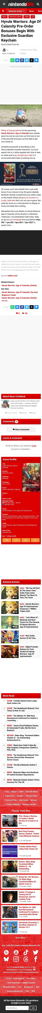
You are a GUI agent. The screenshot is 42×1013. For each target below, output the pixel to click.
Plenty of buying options (11, 130)
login (34, 445)
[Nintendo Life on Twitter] (35, 953)
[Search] (38, 4)
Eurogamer (28, 987)
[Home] (3, 11)
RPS (33, 991)
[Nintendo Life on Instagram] (16, 959)
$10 (35, 540)
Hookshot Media (18, 967)
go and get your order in (24, 155)
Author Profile (12, 413)
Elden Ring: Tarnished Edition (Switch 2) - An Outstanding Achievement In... (23, 737)
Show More (21, 938)
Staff (21, 792)
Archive (34, 800)
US (33, 17)
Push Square (18, 978)
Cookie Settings (13, 804)
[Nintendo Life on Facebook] (35, 959)
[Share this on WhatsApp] (12, 60)
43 (16, 656)
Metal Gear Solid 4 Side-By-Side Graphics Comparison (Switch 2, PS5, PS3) (22, 747)
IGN (19, 987)
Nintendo (5, 478)
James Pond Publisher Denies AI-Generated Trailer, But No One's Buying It (22, 728)
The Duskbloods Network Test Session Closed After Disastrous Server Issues (22, 757)
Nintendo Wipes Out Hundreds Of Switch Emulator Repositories (22, 773)
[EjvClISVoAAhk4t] (21, 174)
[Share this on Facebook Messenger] (36, 60)
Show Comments (22, 429)
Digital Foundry (29, 983)
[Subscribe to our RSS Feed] (6, 953)
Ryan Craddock (8, 53)
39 (16, 612)
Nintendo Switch (15, 17)
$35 (16, 540)
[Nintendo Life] (21, 4)
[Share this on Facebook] (22, 60)
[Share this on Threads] (32, 60)
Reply (33, 413)
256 (15, 641)
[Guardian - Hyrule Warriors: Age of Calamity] (21, 116)
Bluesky (24, 413)
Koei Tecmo (6, 484)
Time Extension (13, 983)
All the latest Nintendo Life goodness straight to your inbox (21, 1001)
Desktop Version (29, 804)
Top (7, 792)
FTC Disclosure (17, 270)
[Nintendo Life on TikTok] (26, 953)
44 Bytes (29, 970)
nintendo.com (6, 532)
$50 (7, 540)
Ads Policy (23, 800)
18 (26, 313)
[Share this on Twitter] (27, 60)
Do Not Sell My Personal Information (25, 972)
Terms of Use (11, 800)
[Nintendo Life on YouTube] (16, 953)
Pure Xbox (31, 978)
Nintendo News (9, 987)
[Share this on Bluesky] (17, 60)
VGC (37, 987)
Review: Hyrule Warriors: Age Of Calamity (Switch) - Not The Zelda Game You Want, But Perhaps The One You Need (20, 517)
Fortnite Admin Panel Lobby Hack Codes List (22, 702)
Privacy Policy (31, 796)
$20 (25, 540)
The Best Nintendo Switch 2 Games (22, 766)
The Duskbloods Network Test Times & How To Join (23, 709)
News (4, 17)
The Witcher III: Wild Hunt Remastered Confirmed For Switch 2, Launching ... (22, 718)
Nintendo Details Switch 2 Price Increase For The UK (23, 781)
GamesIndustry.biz (15, 991)
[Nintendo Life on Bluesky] (6, 959)
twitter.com (12, 276)
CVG (27, 991)
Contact (20, 796)
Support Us (9, 796)
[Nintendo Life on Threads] (26, 959)
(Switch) (19, 285)
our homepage (15, 220)
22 (16, 627)
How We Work (32, 792)
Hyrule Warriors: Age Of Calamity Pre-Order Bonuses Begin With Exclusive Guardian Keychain (21, 30)
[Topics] (4, 4)
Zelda (27, 17)
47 (16, 597)
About (14, 792)
